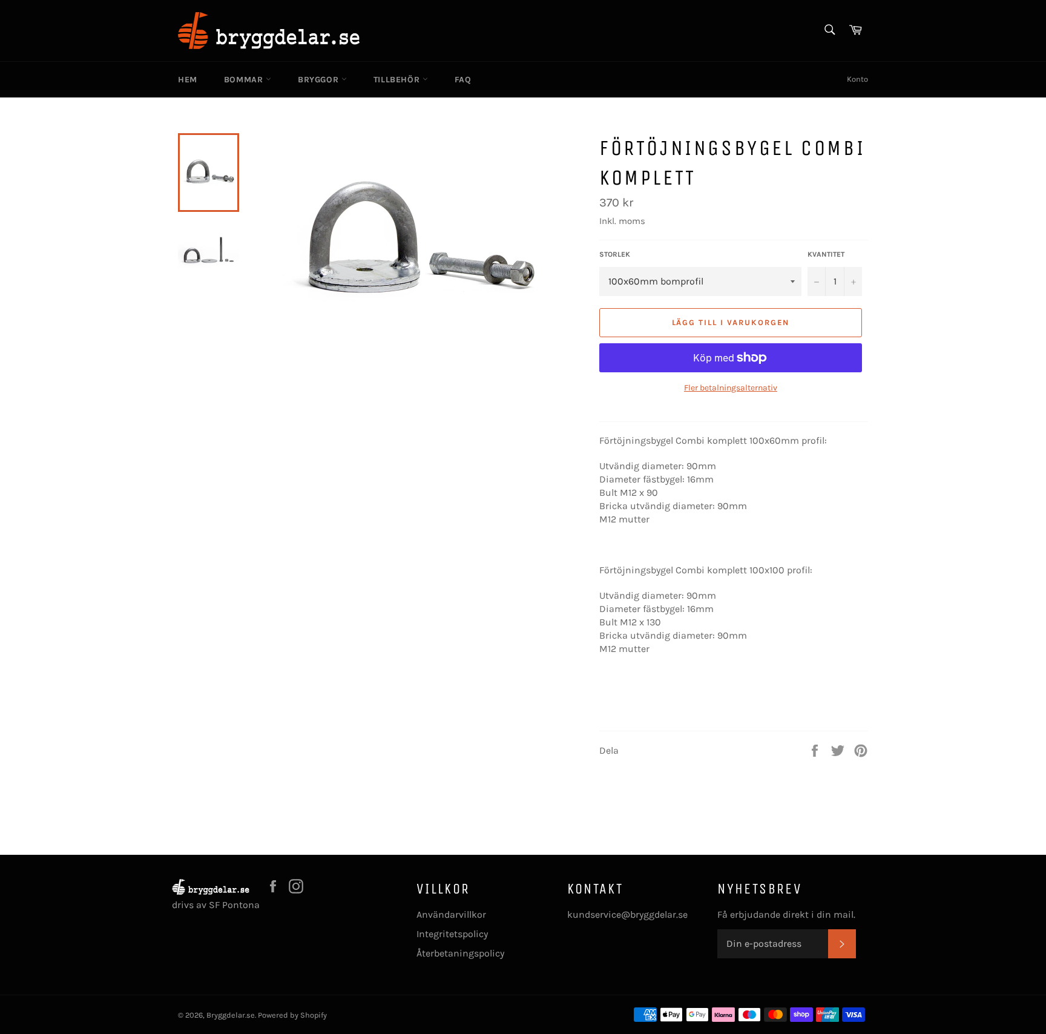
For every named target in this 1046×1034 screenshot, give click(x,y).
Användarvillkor (451, 914)
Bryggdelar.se (230, 1014)
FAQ (463, 79)
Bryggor (319, 79)
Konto (857, 79)
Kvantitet (826, 254)
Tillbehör (398, 79)
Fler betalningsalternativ (730, 388)
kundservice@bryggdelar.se (627, 914)
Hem (187, 79)
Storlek (614, 254)
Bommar (245, 79)
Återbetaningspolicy (460, 953)
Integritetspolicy (452, 934)
